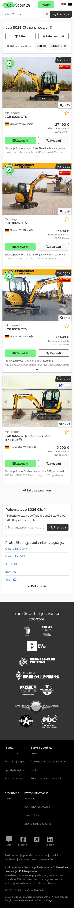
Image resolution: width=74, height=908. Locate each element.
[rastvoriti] (37, 157)
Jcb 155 (10, 572)
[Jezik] (63, 4)
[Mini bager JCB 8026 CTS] (37, 189)
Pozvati (55, 140)
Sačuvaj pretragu (38, 490)
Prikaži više (38, 586)
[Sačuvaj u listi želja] (66, 113)
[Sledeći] (68, 82)
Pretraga (62, 14)
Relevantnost (54, 36)
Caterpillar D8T (15, 556)
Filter (22, 36)
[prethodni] (5, 82)
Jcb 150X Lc (13, 564)
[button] (70, 4)
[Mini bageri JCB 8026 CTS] (37, 82)
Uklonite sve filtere (20, 46)
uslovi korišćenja (43, 900)
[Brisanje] (46, 14)
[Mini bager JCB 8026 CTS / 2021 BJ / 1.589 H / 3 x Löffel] (37, 401)
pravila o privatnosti (23, 900)
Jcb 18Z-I (11, 579)
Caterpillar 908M (16, 548)
